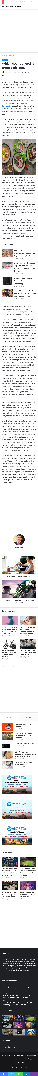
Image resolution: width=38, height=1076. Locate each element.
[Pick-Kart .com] (13, 6)
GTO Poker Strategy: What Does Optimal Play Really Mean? (9, 894)
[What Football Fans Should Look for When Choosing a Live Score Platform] (28, 862)
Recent (28, 717)
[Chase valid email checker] (7, 746)
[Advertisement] (19, 31)
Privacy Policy (23, 1059)
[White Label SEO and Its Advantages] (7, 765)
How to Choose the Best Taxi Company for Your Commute (24, 735)
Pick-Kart (33, 1055)
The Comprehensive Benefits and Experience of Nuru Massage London (27, 630)
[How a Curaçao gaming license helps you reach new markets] (7, 1018)
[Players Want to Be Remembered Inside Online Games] (28, 885)
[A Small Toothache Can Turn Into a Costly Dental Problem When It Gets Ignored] (7, 293)
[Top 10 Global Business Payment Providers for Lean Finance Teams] (30, 1025)
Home (5, 55)
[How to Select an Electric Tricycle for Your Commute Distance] (10, 643)
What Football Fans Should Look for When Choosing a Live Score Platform (28, 872)
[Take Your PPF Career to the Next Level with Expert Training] (28, 643)
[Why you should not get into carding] (7, 727)
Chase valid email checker (24, 743)
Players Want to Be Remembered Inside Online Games (27, 894)
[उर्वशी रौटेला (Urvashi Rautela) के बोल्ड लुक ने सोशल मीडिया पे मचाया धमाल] (7, 755)
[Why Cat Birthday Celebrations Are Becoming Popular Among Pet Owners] (7, 253)
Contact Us (14, 1059)
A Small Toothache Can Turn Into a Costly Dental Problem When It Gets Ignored (25, 293)
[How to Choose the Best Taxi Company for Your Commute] (7, 736)
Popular (9, 717)
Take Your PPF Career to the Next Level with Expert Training (28, 652)
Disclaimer (31, 1059)
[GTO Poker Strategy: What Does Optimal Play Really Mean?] (10, 885)
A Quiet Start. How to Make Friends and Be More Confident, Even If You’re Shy (9, 630)
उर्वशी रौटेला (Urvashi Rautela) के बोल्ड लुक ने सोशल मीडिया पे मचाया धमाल (25, 754)
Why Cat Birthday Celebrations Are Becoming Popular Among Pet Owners (24, 253)
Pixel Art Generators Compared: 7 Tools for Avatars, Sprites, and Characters (9, 872)
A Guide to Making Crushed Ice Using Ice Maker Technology (24, 281)
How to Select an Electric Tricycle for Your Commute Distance (9, 653)
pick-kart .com (19, 1062)
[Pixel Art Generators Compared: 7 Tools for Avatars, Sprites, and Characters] (10, 862)
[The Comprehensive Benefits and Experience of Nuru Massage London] (28, 620)
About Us (7, 1059)
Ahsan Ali (7, 72)
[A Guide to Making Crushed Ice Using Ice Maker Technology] (7, 281)
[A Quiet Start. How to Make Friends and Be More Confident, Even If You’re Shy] (10, 620)
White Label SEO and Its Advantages (23, 763)
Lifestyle (11, 55)
